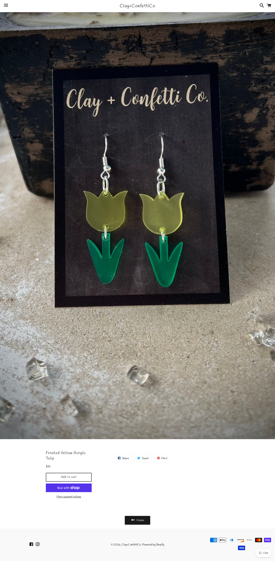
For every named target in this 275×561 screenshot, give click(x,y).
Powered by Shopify (153, 545)
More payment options (68, 497)
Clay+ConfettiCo (137, 6)
